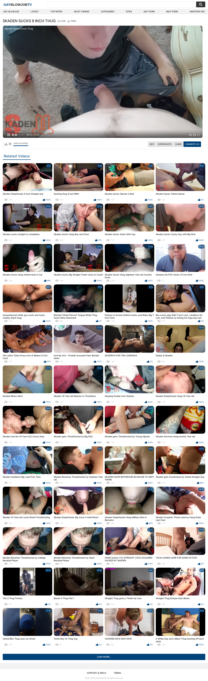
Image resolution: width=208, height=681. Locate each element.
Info (152, 144)
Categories (107, 11)
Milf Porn (172, 11)
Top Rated (56, 11)
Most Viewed (81, 11)
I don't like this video (10, 144)
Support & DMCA (96, 673)
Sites (129, 11)
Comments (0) (192, 144)
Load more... (104, 656)
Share (178, 144)
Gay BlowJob (11, 11)
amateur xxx (197, 11)
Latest (35, 11)
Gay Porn (149, 11)
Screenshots (164, 144)
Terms (117, 673)
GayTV (18, 5)
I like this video (6, 144)
